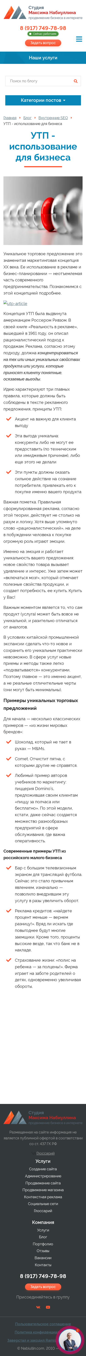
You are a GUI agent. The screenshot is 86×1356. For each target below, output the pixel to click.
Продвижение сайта (43, 1183)
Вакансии (43, 1258)
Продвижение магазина (43, 1190)
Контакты (43, 1265)
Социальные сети (43, 1204)
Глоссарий (45, 1153)
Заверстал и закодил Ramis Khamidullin (43, 1340)
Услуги (43, 1161)
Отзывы (43, 1251)
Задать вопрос (43, 43)
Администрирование (43, 1176)
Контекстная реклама (43, 1197)
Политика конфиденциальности (43, 1332)
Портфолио (43, 1244)
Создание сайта (43, 1169)
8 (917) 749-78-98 (43, 30)
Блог (43, 1237)
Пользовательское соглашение (43, 1324)
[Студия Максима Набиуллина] (43, 12)
